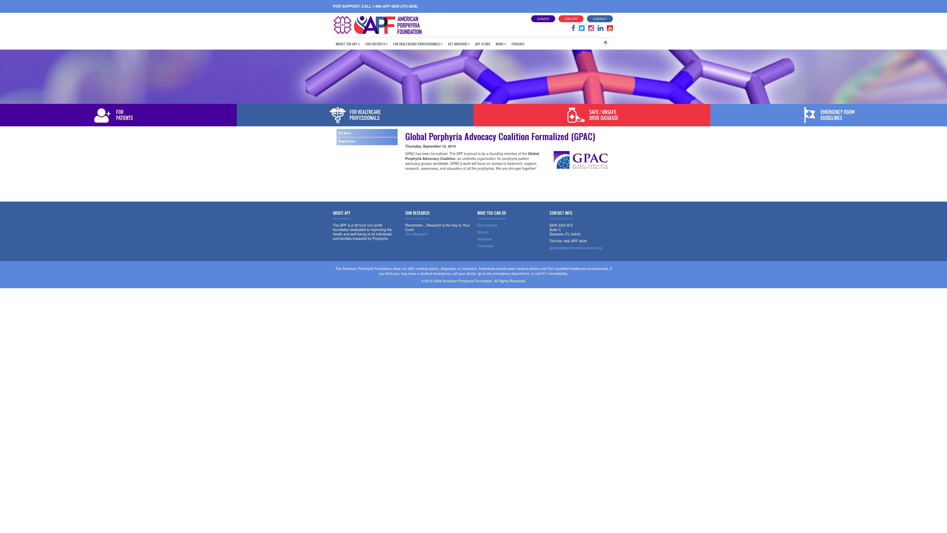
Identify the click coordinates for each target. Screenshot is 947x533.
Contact (600, 19)
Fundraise (485, 245)
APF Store (482, 43)
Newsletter (347, 141)
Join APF (571, 19)
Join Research (416, 233)
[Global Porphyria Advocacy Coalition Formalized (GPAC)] (581, 172)
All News (344, 132)
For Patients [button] (375, 43)
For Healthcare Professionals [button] (416, 43)
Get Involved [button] (457, 43)
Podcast (518, 43)
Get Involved (487, 225)
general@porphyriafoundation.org (575, 247)
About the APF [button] (346, 43)
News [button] (499, 43)
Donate (543, 19)
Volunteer (484, 238)
